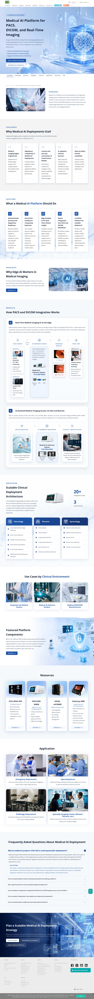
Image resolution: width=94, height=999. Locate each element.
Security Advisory (58, 966)
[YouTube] (81, 964)
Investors (6, 969)
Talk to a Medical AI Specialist (16, 60)
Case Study (23, 981)
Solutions (25, 75)
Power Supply (24, 971)
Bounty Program (57, 968)
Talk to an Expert (12, 940)
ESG (5, 966)
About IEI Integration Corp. (10, 963)
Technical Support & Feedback (60, 963)
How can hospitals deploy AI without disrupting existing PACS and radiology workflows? (32, 879)
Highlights (33, 75)
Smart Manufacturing (41, 973)
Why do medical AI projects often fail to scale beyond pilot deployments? (37, 851)
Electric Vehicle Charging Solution (44, 966)
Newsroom (23, 985)
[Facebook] (72, 964)
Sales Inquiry (7, 981)
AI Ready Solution (41, 968)
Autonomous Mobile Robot (43, 964)
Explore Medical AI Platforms (16, 945)
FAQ (64, 75)
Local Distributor (8, 982)
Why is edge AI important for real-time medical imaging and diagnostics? (28, 884)
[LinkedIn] (86, 964)
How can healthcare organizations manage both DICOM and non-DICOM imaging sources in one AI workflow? (37, 890)
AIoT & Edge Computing (26, 963)
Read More (11, 653)
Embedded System (25, 968)
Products (41, 75)
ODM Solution (40, 963)
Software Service (57, 969)
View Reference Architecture (16, 65)
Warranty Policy (57, 971)
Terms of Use (64, 997)
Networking (23, 964)
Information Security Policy (10, 968)
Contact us (11, 290)
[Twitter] (77, 964)
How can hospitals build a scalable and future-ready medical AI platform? (28, 902)
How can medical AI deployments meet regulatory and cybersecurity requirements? (30, 896)
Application (49, 75)
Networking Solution (41, 969)
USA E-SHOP (7, 984)
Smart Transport (40, 974)
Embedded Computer (25, 966)
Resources (58, 75)
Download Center (24, 984)
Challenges (18, 75)
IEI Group (6, 964)
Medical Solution (41, 971)
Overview (10, 75)
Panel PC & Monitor (25, 969)
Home (7, 85)
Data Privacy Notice (53, 997)
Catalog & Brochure (25, 982)
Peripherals (23, 973)
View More (15, 727)
